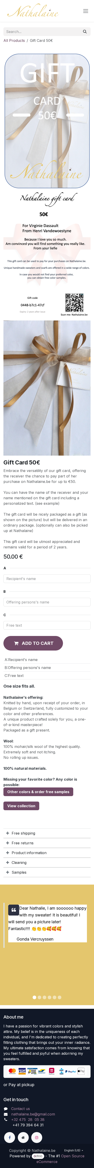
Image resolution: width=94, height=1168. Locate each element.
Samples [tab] (19, 872)
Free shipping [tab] (23, 833)
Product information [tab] (29, 852)
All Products (14, 40)
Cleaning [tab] (19, 862)
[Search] (85, 31)
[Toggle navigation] (86, 11)
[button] (33, 643)
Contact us (20, 1108)
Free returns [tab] (23, 843)
